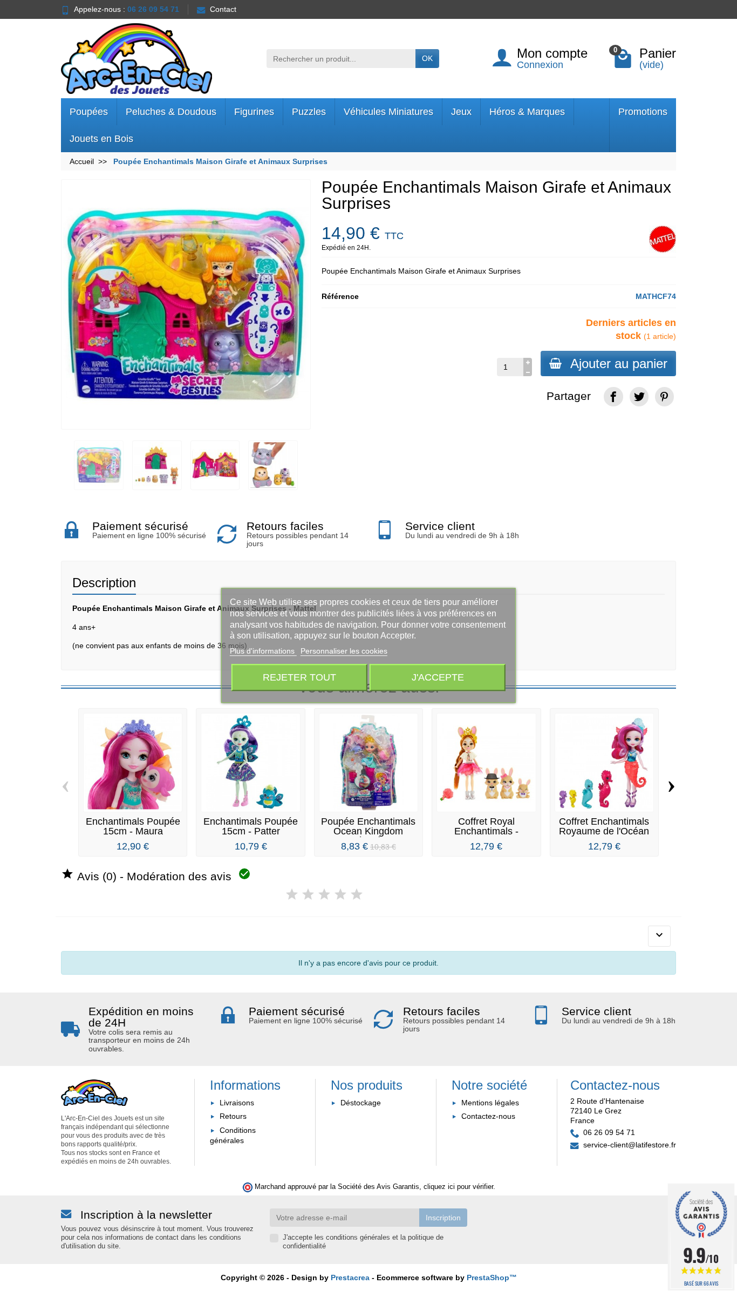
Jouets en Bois (101, 138)
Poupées (89, 111)
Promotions (642, 111)
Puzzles (309, 111)
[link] (613, 396)
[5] (356, 894)
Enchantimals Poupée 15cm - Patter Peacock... (250, 831)
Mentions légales (490, 1102)
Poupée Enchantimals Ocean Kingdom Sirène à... (368, 831)
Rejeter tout (299, 677)
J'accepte (438, 677)
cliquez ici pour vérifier (458, 1187)
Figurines (254, 111)
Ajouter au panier (618, 363)
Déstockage (360, 1102)
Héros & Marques (527, 111)
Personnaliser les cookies (344, 651)
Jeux (461, 111)
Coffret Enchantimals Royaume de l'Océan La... (604, 831)
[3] (324, 894)
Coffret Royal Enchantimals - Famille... (486, 831)
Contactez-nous (488, 1116)
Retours (233, 1116)
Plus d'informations (263, 651)
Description (104, 582)
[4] (340, 894)
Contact (223, 9)
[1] (291, 894)
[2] (308, 894)
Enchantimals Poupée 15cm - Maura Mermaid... (133, 831)
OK (427, 58)
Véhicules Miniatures (388, 111)
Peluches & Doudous (171, 111)
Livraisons (237, 1102)
